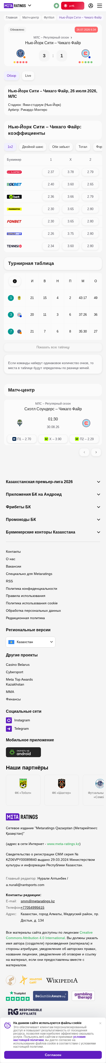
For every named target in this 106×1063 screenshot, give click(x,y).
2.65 (90, 184)
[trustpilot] (18, 996)
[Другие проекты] (18, 5)
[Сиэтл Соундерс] (20, 423)
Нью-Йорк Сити (39, 43)
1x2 (10, 147)
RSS (9, 581)
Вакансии (13, 566)
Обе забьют (61, 147)
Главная (12, 17)
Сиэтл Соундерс (39, 409)
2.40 (51, 184)
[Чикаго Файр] (85, 55)
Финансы (13, 699)
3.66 (71, 196)
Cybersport (14, 672)
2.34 (51, 246)
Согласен (53, 1055)
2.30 (51, 209)
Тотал (83, 147)
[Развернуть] (15, 281)
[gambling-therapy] (83, 996)
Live (28, 76)
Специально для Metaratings (29, 574)
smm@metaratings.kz (38, 901)
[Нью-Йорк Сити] (20, 55)
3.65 (71, 209)
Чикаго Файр (69, 43)
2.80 (90, 209)
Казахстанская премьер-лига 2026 (39, 482)
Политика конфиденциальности (31, 589)
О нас (10, 559)
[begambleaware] (50, 996)
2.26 (51, 234)
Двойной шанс (32, 147)
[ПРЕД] (84, 452)
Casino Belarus (18, 665)
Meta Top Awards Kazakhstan (19, 681)
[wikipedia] (62, 980)
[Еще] (99, 5)
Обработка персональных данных (33, 610)
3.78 (71, 172)
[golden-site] (30, 980)
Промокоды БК (21, 520)
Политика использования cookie (32, 603)
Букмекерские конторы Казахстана (40, 532)
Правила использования (25, 596)
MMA (10, 692)
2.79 (90, 172)
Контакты (13, 551)
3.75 (71, 234)
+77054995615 (32, 907)
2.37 (51, 172)
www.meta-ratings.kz (63, 844)
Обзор (11, 76)
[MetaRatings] (22, 817)
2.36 (51, 196)
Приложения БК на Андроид (34, 494)
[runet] (11, 980)
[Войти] (90, 5)
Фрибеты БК (18, 507)
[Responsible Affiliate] (25, 1012)
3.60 (71, 184)
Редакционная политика (25, 618)
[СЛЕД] (96, 452)
